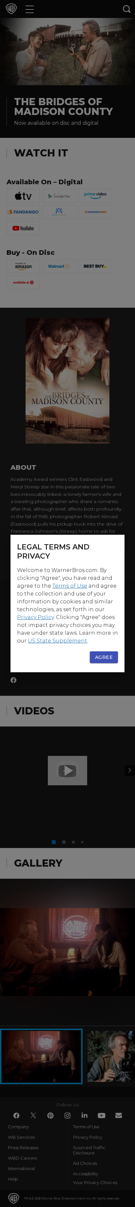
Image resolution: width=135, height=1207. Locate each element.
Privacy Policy (35, 617)
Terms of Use (69, 586)
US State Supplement (57, 641)
